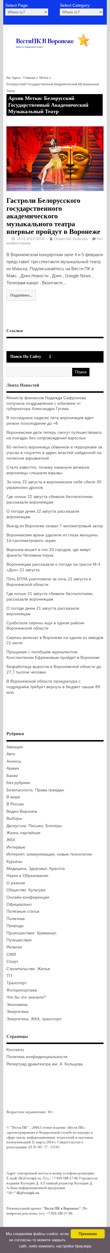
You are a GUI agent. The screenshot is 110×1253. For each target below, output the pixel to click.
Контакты (15, 1050)
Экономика (17, 1004)
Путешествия (19, 940)
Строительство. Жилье (28, 969)
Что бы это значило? (26, 997)
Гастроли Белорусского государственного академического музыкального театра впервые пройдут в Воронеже (53, 216)
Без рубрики (18, 783)
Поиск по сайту (25, 356)
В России (15, 804)
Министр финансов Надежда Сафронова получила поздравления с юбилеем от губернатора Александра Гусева (46, 403)
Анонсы (13, 761)
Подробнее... (21, 295)
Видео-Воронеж (21, 811)
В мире (13, 797)
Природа (14, 926)
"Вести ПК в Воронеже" (62, 1208)
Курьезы (14, 861)
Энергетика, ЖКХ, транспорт (34, 1019)
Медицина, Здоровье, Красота (35, 868)
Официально (19, 904)
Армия (12, 768)
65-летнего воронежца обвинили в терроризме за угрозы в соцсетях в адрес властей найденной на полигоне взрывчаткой (54, 452)
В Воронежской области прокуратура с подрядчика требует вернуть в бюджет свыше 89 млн (53, 687)
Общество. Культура (71, 239)
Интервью (16, 847)
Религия (14, 947)
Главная (29, 77)
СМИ (11, 954)
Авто (10, 754)
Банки (12, 775)
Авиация (14, 747)
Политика (15, 919)
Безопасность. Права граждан (35, 790)
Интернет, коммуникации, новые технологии (49, 854)
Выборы (14, 818)
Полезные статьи (22, 911)
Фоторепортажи (21, 990)
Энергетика (17, 1011)
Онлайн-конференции (27, 897)
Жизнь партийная (23, 833)
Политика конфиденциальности (36, 1057)
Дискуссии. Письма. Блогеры (34, 826)
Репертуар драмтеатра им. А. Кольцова (44, 1064)
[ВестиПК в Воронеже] (55, 55)
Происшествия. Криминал (31, 933)
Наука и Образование (27, 875)
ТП (9, 976)
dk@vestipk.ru (27, 1193)
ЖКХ (10, 840)
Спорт (12, 961)
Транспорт (16, 983)
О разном (15, 883)
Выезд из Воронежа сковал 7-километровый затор (54, 526)
